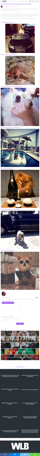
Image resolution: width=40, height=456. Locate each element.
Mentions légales (29, 452)
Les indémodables (20, 366)
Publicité (12, 452)
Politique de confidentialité (20, 452)
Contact (34, 452)
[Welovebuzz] (4, 1)
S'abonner (20, 323)
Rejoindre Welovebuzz (8, 302)
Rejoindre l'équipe (7, 452)
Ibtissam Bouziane (7, 6)
